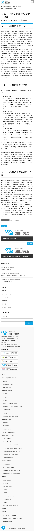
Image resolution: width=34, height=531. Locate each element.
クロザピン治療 (6, 409)
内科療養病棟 (6, 425)
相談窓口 (5, 381)
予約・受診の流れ (7, 387)
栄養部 (5, 502)
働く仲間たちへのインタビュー (10, 515)
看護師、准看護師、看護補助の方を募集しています (14, 275)
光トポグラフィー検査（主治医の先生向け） (13, 406)
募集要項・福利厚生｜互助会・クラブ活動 (12, 518)
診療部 (5, 489)
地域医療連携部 (6, 464)
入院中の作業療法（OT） (8, 438)
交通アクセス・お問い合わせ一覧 (10, 505)
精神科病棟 (5, 422)
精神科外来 (5, 393)
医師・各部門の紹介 (7, 486)
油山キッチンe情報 (6, 307)
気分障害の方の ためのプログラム (11, 454)
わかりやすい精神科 (14, 220)
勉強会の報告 (5, 300)
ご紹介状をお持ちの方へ (8, 384)
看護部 (5, 492)
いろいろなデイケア (7, 441)
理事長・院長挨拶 (7, 480)
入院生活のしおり (7, 429)
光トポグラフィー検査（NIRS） (10, 403)
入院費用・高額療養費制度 (9, 432)
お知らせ (12, 267)
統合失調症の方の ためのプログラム (12, 451)
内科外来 (5, 400)
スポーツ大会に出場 (6, 281)
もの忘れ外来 (6, 397)
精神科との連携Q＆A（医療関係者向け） (12, 473)
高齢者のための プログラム (10, 457)
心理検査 (5, 413)
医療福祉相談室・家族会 (8, 467)
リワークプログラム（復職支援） (11, 445)
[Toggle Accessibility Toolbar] (3, 527)
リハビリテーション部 (9, 496)
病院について (6, 483)
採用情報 (16, 273)
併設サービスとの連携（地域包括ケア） (12, 470)
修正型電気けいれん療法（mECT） (11, 416)
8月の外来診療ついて (6, 269)
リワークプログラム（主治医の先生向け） (13, 448)
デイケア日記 (17, 279)
